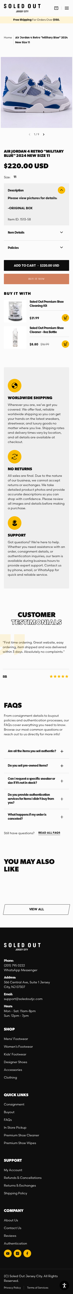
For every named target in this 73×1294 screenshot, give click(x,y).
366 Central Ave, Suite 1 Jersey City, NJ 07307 (27, 984)
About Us (11, 1220)
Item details (16, 232)
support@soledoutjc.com (23, 999)
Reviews (10, 1236)
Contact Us (12, 1228)
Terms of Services (37, 1287)
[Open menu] (66, 8)
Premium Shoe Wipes (20, 1143)
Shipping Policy (15, 1193)
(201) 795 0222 (14, 965)
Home (8, 37)
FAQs (8, 1120)
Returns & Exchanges (20, 1185)
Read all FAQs (49, 832)
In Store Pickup (15, 1127)
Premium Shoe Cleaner (21, 1135)
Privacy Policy (12, 1287)
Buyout (9, 1112)
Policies (13, 248)
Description (16, 190)
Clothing (10, 1077)
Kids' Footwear (15, 1054)
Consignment (14, 1104)
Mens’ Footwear (16, 1039)
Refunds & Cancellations (22, 1178)
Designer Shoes (15, 1062)
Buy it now (36, 279)
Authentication (15, 1243)
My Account (13, 1170)
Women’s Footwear (18, 1046)
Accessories (13, 1070)
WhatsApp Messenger (20, 970)
